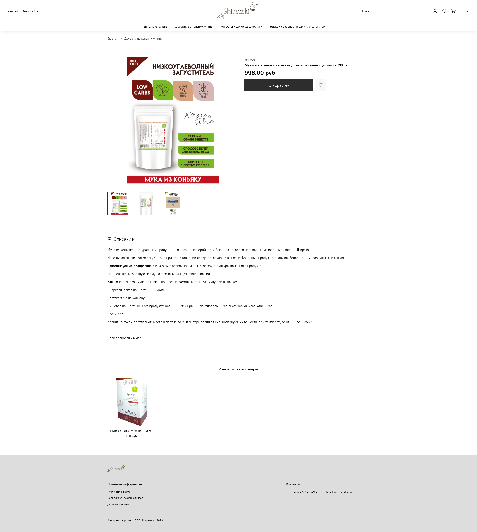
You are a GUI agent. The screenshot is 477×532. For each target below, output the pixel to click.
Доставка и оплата (118, 504)
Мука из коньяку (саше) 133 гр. (131, 430)
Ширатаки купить (156, 26)
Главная (112, 38)
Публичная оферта (118, 491)
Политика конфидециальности (125, 498)
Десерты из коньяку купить (194, 26)
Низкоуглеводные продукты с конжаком (297, 26)
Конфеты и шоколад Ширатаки (241, 26)
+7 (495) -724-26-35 (301, 492)
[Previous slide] (113, 122)
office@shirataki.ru (337, 492)
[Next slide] (232, 122)
